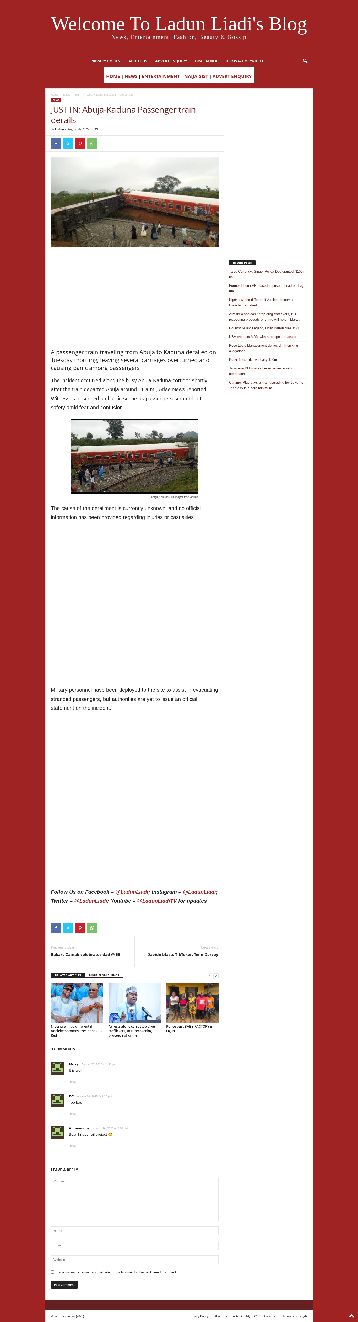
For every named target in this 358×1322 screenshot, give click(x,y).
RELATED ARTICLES (68, 975)
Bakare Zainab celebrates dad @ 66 (85, 954)
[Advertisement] (134, 261)
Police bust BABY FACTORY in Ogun (189, 1028)
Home (54, 94)
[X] (68, 143)
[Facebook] (56, 143)
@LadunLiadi (131, 892)
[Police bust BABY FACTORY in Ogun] (192, 1003)
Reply (72, 1081)
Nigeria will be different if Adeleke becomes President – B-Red (76, 1031)
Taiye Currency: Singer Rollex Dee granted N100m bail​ (267, 274)
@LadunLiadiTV (157, 901)
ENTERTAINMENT (161, 76)
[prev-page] (209, 975)
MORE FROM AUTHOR (104, 975)
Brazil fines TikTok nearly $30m (253, 360)
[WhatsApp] (92, 143)
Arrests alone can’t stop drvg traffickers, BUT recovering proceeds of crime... (132, 1031)
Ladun (59, 129)
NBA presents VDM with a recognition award (262, 337)
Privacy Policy (105, 61)
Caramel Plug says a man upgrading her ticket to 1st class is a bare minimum (266, 385)
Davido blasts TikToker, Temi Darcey (182, 954)
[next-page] (216, 975)
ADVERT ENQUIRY (171, 61)
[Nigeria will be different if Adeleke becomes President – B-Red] (77, 1003)
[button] (305, 61)
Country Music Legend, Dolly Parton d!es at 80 (264, 328)
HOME (113, 76)
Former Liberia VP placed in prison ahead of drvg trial (266, 288)
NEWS (130, 76)
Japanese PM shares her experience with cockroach (260, 371)
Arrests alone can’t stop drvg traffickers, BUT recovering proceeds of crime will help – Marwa (264, 316)
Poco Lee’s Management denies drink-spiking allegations (263, 348)
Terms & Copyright (244, 61)
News (66, 94)
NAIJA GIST (196, 76)
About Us (137, 61)
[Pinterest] (80, 143)
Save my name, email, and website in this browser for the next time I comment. (116, 1272)
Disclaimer (206, 61)
